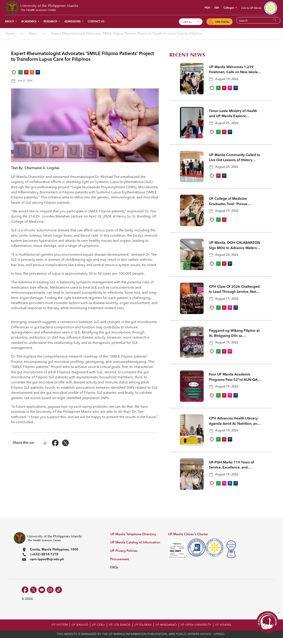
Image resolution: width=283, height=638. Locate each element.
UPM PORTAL (222, 21)
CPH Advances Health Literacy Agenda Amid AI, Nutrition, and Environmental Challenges (234, 422)
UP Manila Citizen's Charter (188, 534)
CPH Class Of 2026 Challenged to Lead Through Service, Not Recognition (234, 290)
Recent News (187, 55)
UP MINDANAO (166, 625)
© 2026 (27, 598)
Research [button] (51, 21)
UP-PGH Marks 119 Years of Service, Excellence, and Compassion (231, 465)
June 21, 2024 (24, 81)
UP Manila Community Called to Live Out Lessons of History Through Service (234, 158)
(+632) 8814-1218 (44, 554)
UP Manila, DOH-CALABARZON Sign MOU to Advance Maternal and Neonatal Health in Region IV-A (234, 246)
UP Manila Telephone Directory (133, 534)
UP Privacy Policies (124, 551)
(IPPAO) (219, 634)
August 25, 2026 (226, 123)
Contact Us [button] (96, 21)
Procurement (119, 559)
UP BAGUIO (80, 625)
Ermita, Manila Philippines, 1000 (54, 549)
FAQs (114, 567)
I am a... (189, 22)
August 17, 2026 (226, 298)
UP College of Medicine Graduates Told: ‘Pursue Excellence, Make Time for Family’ (230, 202)
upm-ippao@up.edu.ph (47, 559)
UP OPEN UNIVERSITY (196, 625)
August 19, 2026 (226, 79)
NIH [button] (216, 8)
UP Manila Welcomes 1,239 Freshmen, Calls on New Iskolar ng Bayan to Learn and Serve (234, 70)
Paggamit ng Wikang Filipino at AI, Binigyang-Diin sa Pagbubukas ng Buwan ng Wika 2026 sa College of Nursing (234, 334)
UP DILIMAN (143, 625)
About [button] (10, 21)
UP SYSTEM (60, 625)
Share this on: (24, 443)
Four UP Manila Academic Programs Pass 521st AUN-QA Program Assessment (233, 378)
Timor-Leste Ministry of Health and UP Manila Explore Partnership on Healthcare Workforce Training (233, 114)
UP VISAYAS (223, 625)
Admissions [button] (72, 21)
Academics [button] (29, 21)
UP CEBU (98, 625)
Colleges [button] (229, 8)
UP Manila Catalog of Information (135, 542)
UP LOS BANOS (120, 625)
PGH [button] (207, 8)
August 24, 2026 (226, 254)
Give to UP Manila (251, 8)
